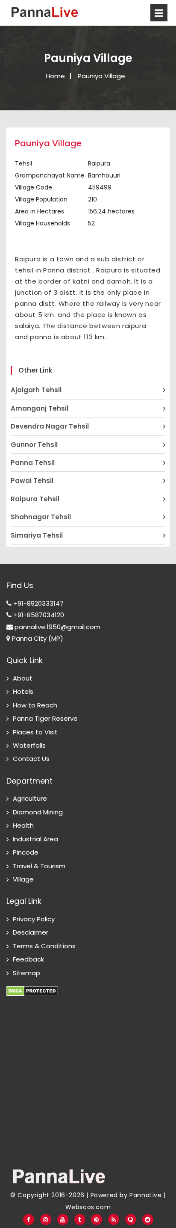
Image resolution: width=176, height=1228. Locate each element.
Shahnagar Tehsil (41, 516)
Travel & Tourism (39, 865)
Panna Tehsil (33, 462)
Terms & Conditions (44, 945)
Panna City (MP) (36, 638)
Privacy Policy (34, 918)
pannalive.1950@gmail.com (56, 626)
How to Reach (35, 705)
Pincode (25, 852)
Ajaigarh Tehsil (36, 389)
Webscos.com (88, 1207)
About (22, 678)
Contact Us (31, 758)
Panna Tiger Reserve (45, 718)
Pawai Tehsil (32, 480)
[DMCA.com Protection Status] (32, 986)
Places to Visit (35, 732)
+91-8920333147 (38, 603)
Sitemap (26, 972)
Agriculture (30, 798)
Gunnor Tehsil (34, 444)
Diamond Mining (38, 812)
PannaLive (145, 1195)
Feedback (28, 959)
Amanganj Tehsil (39, 408)
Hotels (23, 691)
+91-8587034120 (38, 614)
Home (55, 75)
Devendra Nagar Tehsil (50, 426)
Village (23, 879)
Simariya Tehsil (37, 535)
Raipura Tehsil (35, 498)
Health (23, 825)
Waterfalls (29, 745)
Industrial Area (35, 838)
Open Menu (158, 12)
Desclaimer (30, 932)
